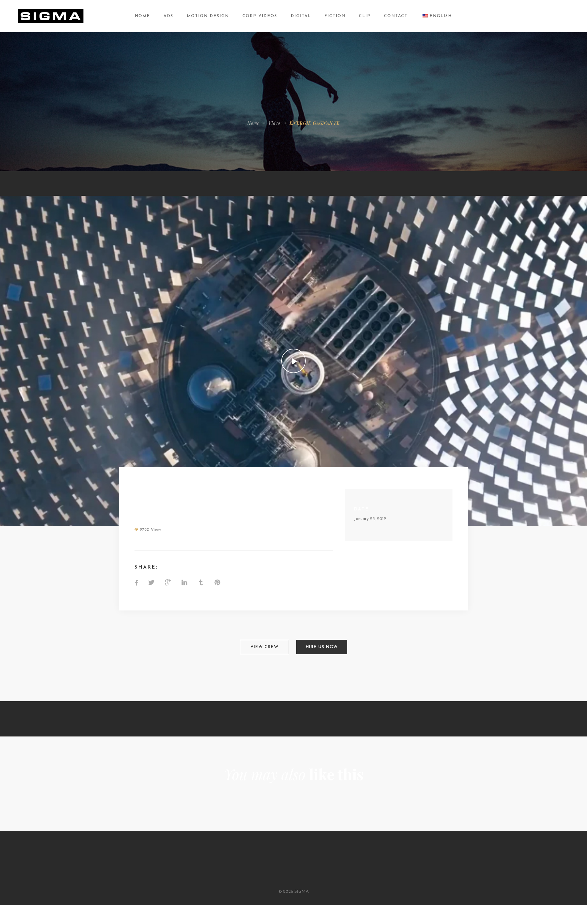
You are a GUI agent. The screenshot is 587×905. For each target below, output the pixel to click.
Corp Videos (259, 16)
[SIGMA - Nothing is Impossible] (50, 15)
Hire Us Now (322, 647)
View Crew (264, 647)
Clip (365, 16)
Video (274, 123)
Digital (301, 16)
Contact (396, 16)
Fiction (334, 16)
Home (142, 16)
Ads (168, 16)
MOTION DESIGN (208, 16)
